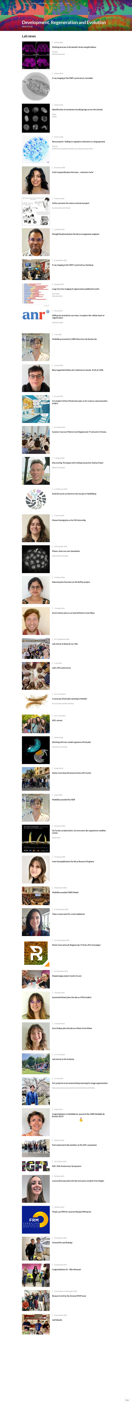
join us (67, 3)
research (26, 3)
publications (42, 3)
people (33, 3)
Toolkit (54, 116)
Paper (54, 114)
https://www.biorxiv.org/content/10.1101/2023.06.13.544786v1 (73, 1088)
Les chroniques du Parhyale (61, 208)
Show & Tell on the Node (60, 556)
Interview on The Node (59, 747)
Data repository (57, 296)
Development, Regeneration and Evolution (64, 22)
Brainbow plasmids (58, 54)
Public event (56, 837)
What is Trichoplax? (58, 467)
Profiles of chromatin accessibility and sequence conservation (72, 148)
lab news (60, 3)
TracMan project (57, 322)
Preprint (55, 52)
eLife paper (55, 293)
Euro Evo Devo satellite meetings (63, 703)
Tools (127, 1400)
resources (52, 3)
